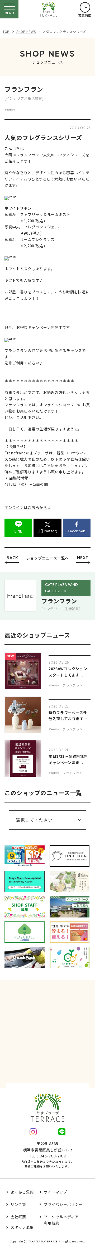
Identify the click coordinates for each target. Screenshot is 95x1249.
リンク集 (18, 1204)
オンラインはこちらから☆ (27, 507)
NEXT (82, 557)
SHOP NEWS (26, 31)
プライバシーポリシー (63, 1204)
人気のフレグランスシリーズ (64, 31)
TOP (6, 31)
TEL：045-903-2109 (47, 1156)
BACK (12, 557)
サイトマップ (55, 1192)
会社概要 (18, 1216)
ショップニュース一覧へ (47, 558)
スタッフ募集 (22, 1227)
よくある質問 (22, 1192)
